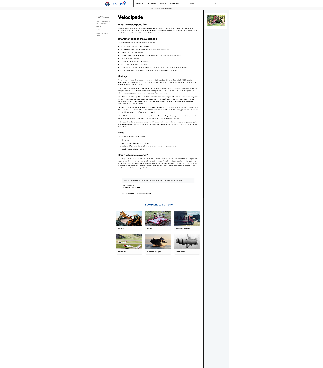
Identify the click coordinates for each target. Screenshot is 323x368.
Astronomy (152, 3)
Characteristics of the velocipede (103, 22)
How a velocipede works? (102, 34)
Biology (163, 3)
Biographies (174, 3)
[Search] (210, 3)
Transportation (159, 8)
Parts (98, 30)
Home (152, 8)
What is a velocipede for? (104, 17)
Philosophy (140, 3)
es (216, 3)
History (99, 26)
